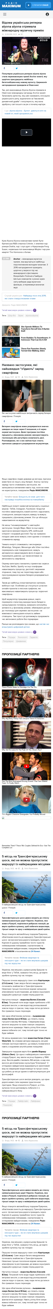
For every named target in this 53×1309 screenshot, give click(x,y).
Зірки (20, 315)
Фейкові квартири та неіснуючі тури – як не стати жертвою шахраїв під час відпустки (26, 960)
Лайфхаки (35, 1101)
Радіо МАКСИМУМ (19, 305)
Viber (34, 310)
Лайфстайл (23, 1101)
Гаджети (34, 637)
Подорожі (7, 1105)
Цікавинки (21, 641)
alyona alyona (32, 315)
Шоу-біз (12, 315)
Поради (11, 637)
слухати (40, 5)
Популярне (8, 641)
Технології (22, 637)
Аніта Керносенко (31, 377)
